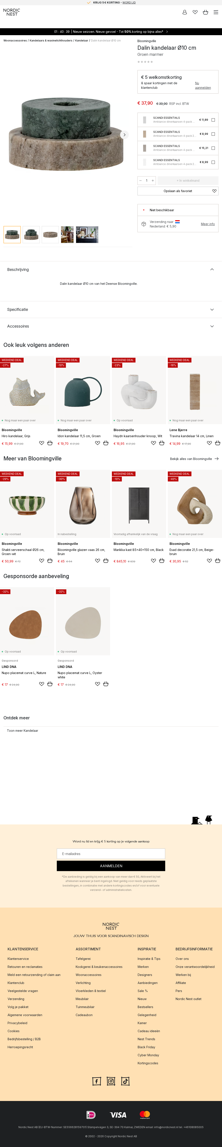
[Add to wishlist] (41, 443)
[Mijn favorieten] (195, 12)
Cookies (14, 1031)
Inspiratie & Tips (149, 959)
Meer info (208, 224)
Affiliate (181, 983)
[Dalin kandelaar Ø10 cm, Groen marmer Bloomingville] (66, 134)
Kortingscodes (148, 1063)
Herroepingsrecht (20, 1047)
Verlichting (83, 983)
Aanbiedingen (148, 983)
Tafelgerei (83, 959)
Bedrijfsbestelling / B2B (24, 1039)
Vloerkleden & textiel (91, 991)
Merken (143, 967)
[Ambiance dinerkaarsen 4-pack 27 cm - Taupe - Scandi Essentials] (145, 148)
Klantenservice (18, 959)
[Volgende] (124, 134)
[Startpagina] (11, 12)
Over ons (182, 959)
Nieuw (142, 999)
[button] (145, 62)
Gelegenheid (147, 1015)
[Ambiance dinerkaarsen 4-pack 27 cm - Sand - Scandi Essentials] (145, 134)
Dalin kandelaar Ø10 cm (106, 40)
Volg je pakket (18, 1007)
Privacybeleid (17, 1023)
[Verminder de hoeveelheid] (140, 180)
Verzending (16, 999)
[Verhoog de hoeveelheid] (153, 180)
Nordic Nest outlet (188, 999)
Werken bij (183, 975)
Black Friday (146, 1047)
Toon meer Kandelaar (22, 730)
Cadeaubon (84, 1015)
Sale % (143, 991)
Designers (145, 975)
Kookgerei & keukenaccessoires (99, 967)
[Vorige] (7, 134)
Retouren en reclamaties (25, 967)
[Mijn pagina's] (185, 12)
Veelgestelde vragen (23, 991)
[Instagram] (111, 1081)
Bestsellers (145, 1007)
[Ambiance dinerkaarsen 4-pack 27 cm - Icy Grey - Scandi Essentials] (145, 120)
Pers (179, 991)
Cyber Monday (148, 1055)
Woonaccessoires (15, 40)
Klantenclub (16, 983)
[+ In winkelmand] (49, 442)
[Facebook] (97, 1081)
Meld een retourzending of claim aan (34, 975)
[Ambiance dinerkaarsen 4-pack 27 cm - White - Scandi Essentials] (145, 162)
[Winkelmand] (205, 12)
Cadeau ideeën (149, 1031)
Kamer (142, 1023)
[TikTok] (125, 1081)
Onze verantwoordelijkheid (195, 967)
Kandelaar (81, 40)
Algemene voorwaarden (25, 1015)
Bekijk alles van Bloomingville (191, 459)
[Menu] (216, 12)
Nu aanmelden (203, 85)
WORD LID (129, 2)
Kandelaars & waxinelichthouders (51, 40)
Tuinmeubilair (85, 1007)
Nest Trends (146, 1039)
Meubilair (82, 999)
